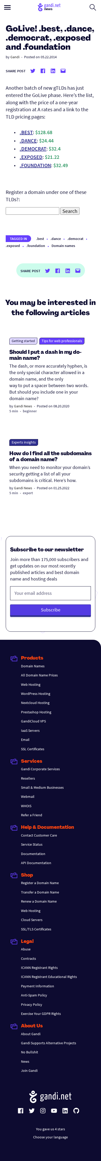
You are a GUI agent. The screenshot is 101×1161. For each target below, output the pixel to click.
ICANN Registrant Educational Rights (49, 976)
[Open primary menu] (7, 7)
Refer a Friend (31, 815)
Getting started (23, 340)
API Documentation (36, 862)
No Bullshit (29, 1052)
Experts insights (24, 442)
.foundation (35, 245)
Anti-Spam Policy (34, 995)
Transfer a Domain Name (40, 892)
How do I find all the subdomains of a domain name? (50, 456)
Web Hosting (30, 684)
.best (40, 238)
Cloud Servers (31, 919)
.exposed (13, 245)
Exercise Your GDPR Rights (41, 1013)
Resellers (28, 778)
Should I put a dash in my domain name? (45, 355)
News (25, 1061)
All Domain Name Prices (39, 675)
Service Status (31, 844)
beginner (30, 411)
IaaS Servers (30, 730)
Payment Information (37, 986)
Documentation (33, 853)
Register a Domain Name (40, 882)
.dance (56, 238)
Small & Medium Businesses (42, 787)
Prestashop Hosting (36, 712)
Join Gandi (29, 1070)
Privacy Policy (31, 1004)
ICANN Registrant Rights (39, 967)
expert (28, 493)
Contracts (28, 958)
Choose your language (50, 1137)
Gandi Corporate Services (40, 769)
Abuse (26, 949)
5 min (13, 411)
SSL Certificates (32, 749)
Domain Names (33, 666)
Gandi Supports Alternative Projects (48, 1043)
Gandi (14, 57)
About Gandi (30, 1034)
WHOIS (26, 806)
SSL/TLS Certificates (36, 929)
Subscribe (50, 610)
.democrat (75, 238)
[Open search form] (93, 7)
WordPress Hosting (35, 693)
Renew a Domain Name (39, 901)
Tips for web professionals (62, 340)
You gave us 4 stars (50, 1129)
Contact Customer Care (39, 835)
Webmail (27, 796)
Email (25, 739)
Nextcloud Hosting (35, 702)
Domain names (63, 245)
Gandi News (23, 406)
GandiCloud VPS (33, 721)
